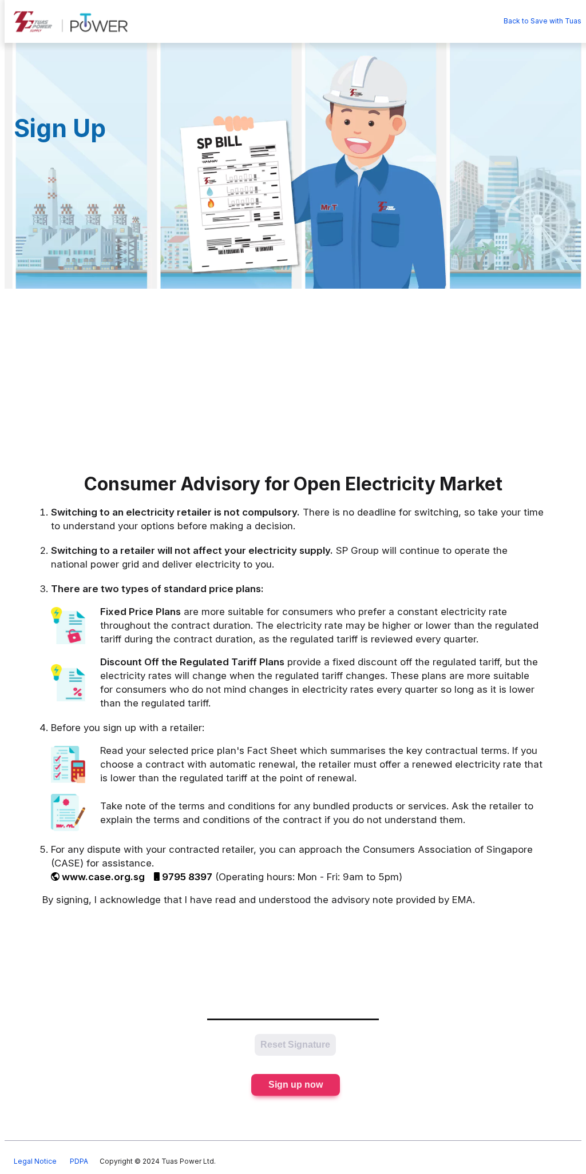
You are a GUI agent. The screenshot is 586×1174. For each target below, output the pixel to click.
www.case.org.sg (103, 877)
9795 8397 (187, 877)
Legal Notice (35, 1161)
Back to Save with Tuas (542, 21)
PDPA (79, 1161)
